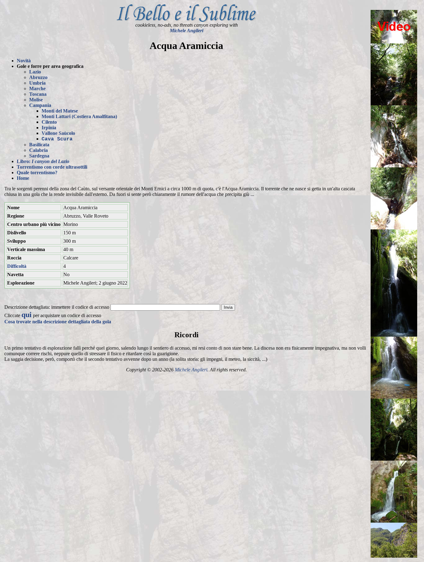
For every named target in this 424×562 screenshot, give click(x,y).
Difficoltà (16, 266)
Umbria (37, 83)
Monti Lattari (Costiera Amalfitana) (79, 116)
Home (23, 178)
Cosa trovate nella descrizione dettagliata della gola (57, 321)
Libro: (43, 161)
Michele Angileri (186, 30)
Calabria (38, 150)
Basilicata (39, 144)
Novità (24, 60)
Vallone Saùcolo (58, 133)
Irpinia (49, 127)
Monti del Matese (60, 110)
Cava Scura (57, 139)
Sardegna (39, 155)
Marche (37, 88)
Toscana (38, 94)
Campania (40, 105)
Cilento (49, 122)
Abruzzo (38, 77)
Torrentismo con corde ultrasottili (52, 167)
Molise (36, 99)
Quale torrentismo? (37, 172)
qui (26, 315)
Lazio (35, 71)
